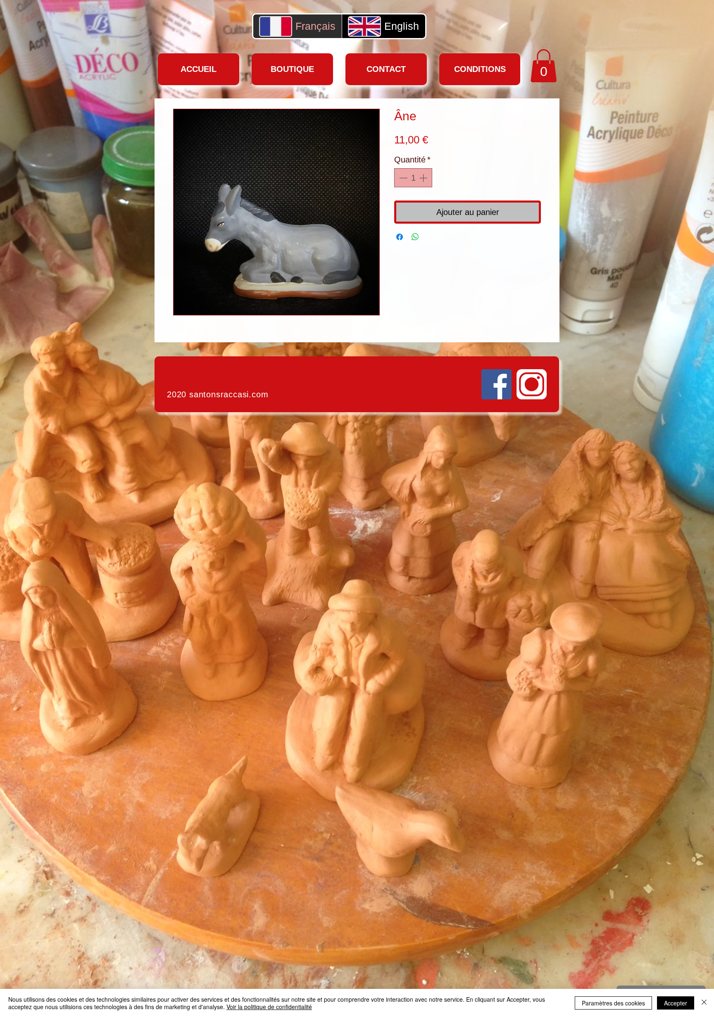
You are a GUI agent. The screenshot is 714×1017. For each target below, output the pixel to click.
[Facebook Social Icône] (496, 384)
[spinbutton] (413, 178)
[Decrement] (402, 178)
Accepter (675, 1003)
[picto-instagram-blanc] (531, 384)
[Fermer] (704, 1003)
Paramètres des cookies (613, 1003)
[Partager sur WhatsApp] (415, 237)
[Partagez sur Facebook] (400, 237)
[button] (543, 65)
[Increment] (424, 178)
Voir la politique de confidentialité (269, 1007)
